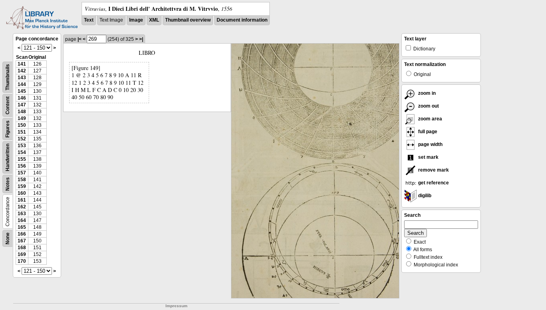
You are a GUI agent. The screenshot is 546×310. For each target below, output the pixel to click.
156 (22, 166)
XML (154, 20)
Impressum (176, 306)
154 (22, 152)
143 (22, 77)
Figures (7, 129)
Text (89, 20)
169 (22, 254)
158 (22, 179)
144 (22, 84)
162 (22, 207)
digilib (424, 195)
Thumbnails (7, 77)
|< (80, 39)
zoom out (428, 106)
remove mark (433, 170)
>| (141, 39)
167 (22, 241)
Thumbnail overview (188, 20)
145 (22, 91)
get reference (433, 183)
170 (22, 261)
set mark (427, 157)
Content (7, 105)
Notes (7, 184)
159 (22, 186)
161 (22, 200)
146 (22, 98)
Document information (242, 20)
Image (136, 20)
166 (22, 234)
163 (22, 213)
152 (22, 139)
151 (22, 132)
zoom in (426, 93)
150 (22, 125)
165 (22, 227)
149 (22, 118)
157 (22, 173)
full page (427, 131)
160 (22, 193)
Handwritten (7, 157)
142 (22, 71)
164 (22, 220)
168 (22, 247)
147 (22, 105)
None (7, 238)
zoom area (429, 119)
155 (22, 159)
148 (22, 111)
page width (429, 144)
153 (22, 145)
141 (22, 64)
